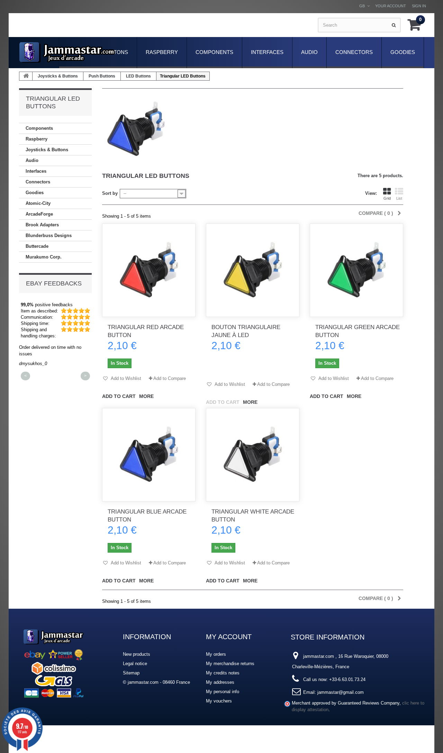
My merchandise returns (230, 663)
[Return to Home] (26, 76)
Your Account (390, 6)
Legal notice (135, 663)
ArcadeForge (39, 214)
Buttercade (37, 246)
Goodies (402, 52)
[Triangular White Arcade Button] (252, 454)
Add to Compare (169, 378)
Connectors (354, 52)
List (399, 198)
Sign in (419, 6)
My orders (216, 654)
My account (229, 637)
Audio (309, 52)
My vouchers (219, 701)
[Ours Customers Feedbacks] (53, 662)
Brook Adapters (42, 224)
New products (136, 654)
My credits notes (222, 672)
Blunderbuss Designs (49, 235)
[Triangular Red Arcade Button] (149, 270)
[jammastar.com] (67, 52)
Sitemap (131, 672)
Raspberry (162, 52)
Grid (387, 198)
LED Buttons (138, 76)
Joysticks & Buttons (58, 76)
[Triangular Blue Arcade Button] (149, 454)
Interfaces (267, 52)
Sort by (110, 193)
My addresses (220, 682)
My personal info (222, 691)
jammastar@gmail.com (340, 692)
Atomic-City (38, 203)
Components (214, 52)
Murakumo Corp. (44, 257)
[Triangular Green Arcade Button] (356, 270)
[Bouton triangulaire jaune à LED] (252, 270)
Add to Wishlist (125, 378)
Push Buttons (102, 76)
